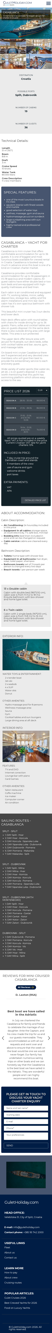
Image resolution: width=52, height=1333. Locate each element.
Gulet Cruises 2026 (15, 1297)
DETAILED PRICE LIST (35, 500)
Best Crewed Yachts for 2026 (20, 1303)
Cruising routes (13, 1282)
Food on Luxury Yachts (17, 1308)
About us (9, 1252)
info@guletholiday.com (26, 1227)
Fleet (7, 1247)
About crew (11, 1277)
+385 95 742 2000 (33, 1232)
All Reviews (24, 987)
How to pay (10, 1272)
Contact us (10, 1257)
